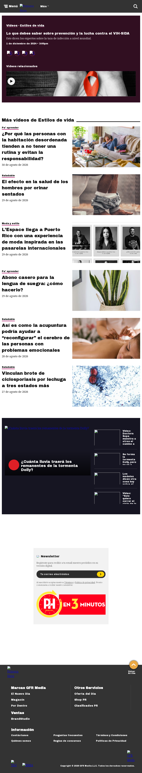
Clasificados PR (86, 705)
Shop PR (80, 699)
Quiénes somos (21, 741)
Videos (12, 25)
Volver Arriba (131, 672)
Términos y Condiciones (111, 735)
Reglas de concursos (67, 741)
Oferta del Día (85, 693)
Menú (13, 6)
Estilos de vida (32, 25)
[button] (17, 53)
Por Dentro (19, 705)
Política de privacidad (85, 582)
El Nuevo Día (20, 693)
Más (43, 6)
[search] (135, 6)
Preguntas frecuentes (67, 735)
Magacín (17, 699)
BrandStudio (20, 719)
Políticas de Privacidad (111, 741)
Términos (68, 582)
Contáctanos (19, 735)
